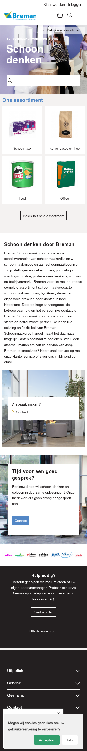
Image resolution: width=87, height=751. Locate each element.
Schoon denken (25, 54)
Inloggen (75, 4)
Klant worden (54, 4)
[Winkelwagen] (60, 15)
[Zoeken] (70, 15)
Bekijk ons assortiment (64, 30)
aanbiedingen (61, 593)
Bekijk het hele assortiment (43, 216)
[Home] (20, 15)
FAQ (51, 599)
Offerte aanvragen (43, 631)
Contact (22, 412)
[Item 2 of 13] (43, 555)
